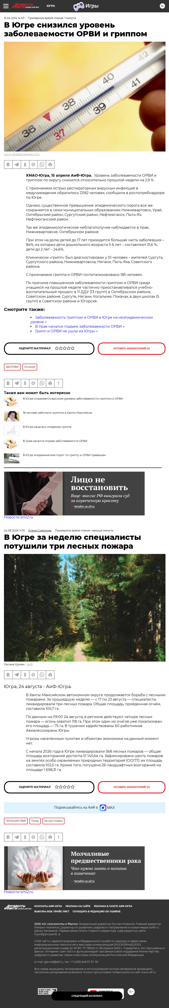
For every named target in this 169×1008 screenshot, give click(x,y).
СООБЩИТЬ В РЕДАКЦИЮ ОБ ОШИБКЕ (97, 911)
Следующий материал (87, 996)
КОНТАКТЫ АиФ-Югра (48, 906)
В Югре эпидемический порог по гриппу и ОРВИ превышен (64, 455)
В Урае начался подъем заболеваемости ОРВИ (78, 326)
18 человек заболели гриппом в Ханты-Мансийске (57, 412)
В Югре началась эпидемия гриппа (47, 426)
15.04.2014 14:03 (14, 18)
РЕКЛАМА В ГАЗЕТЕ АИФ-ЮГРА (113, 906)
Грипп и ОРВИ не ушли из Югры (65, 331)
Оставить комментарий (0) (132, 348)
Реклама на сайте (78, 906)
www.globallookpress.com (22, 154)
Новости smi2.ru (18, 517)
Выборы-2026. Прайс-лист (51, 911)
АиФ (30, 664)
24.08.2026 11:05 (14, 530)
